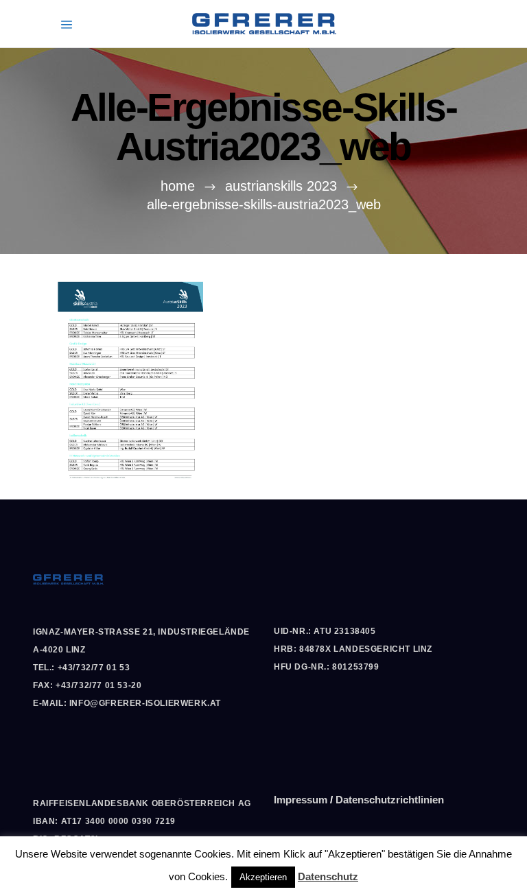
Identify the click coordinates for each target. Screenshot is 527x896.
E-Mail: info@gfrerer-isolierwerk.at (127, 703)
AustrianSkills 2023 (281, 185)
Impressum (300, 799)
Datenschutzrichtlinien (390, 799)
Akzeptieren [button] (263, 877)
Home (178, 185)
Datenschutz (328, 876)
